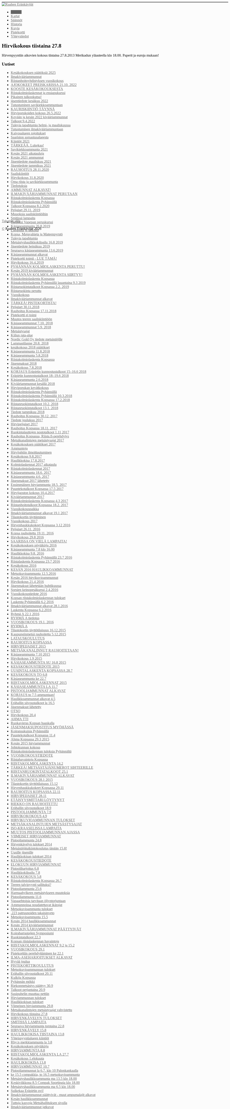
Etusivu (16, 12)
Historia (16, 24)
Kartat (15, 16)
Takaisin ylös (11, 221)
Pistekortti (18, 32)
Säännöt (16, 20)
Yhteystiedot (20, 36)
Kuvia (15, 28)
